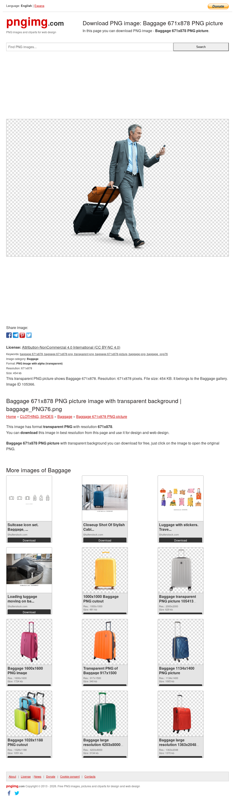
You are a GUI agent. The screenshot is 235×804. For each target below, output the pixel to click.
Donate (50, 776)
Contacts (89, 776)
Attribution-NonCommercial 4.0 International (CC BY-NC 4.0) (71, 347)
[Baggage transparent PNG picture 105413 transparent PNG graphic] (180, 570)
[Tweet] (29, 335)
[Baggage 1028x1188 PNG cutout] (29, 713)
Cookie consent (70, 776)
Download (29, 540)
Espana (39, 5)
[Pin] (22, 335)
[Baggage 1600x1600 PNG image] (29, 641)
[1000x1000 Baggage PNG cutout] (104, 570)
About (12, 776)
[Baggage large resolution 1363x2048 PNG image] (180, 713)
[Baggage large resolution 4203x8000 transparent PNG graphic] (104, 713)
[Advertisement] (117, 87)
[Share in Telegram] (15, 335)
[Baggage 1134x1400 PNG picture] (180, 642)
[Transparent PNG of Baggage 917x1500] (105, 642)
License (26, 776)
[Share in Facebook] (9, 335)
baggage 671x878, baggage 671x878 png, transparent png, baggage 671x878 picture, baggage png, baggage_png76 (94, 354)
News (37, 776)
